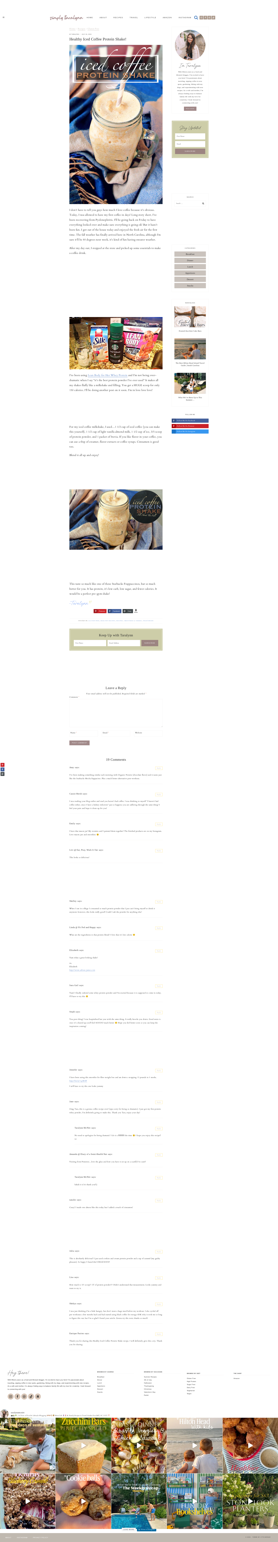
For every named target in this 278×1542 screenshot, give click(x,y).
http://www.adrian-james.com (82, 970)
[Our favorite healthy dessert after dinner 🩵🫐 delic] (27, 1501)
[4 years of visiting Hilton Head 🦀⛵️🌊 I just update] (194, 1445)
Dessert (190, 279)
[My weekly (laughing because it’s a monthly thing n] (139, 1501)
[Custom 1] (38, 1396)
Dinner (190, 260)
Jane (71, 1101)
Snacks (190, 285)
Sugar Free (191, 1384)
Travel (134, 17)
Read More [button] (190, 108)
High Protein (191, 1381)
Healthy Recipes (108, 621)
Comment (74, 697)
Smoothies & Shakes (133, 621)
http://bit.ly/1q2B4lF (78, 1081)
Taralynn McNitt (83, 1128)
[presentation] (190, 316)
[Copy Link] (2, 774)
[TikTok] (213, 17)
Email (106, 733)
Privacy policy (40, 1537)
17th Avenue (266, 1537)
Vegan (189, 1393)
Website (138, 733)
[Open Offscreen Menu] (3, 17)
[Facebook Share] (2, 769)
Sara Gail (73, 985)
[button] (2, 778)
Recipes (81, 28)
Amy (71, 767)
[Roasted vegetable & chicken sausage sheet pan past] (139, 1445)
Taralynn (75, 34)
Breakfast (190, 254)
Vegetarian (148, 621)
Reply (159, 768)
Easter (146, 1395)
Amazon (167, 17)
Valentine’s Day (149, 1392)
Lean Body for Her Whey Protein (108, 375)
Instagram (185, 17)
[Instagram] (201, 17)
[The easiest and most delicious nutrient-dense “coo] (83, 1501)
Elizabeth (73, 950)
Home (90, 17)
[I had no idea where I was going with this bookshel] (194, 1501)
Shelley (73, 901)
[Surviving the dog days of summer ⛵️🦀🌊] (27, 1445)
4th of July (148, 1380)
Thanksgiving (149, 1386)
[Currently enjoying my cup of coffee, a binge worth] (83, 1445)
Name (73, 733)
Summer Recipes (150, 1377)
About (103, 17)
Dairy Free (191, 1387)
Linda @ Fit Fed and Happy (82, 927)
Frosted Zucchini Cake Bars (190, 331)
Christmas (147, 1389)
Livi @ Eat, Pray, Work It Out (83, 850)
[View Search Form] (196, 18)
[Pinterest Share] (2, 765)
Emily (72, 823)
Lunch (190, 266)
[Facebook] (205, 17)
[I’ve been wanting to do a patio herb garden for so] (250, 1501)
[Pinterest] (209, 17)
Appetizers (190, 273)
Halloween (148, 1383)
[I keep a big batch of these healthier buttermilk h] (250, 1445)
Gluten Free (93, 28)
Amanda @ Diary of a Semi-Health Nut (88, 1154)
